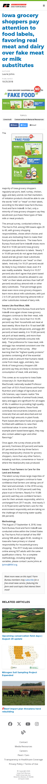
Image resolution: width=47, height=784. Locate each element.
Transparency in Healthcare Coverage (23, 759)
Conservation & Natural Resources (29, 119)
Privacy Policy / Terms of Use (23, 764)
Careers (24, 750)
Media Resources (23, 746)
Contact (23, 742)
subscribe (29, 579)
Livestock (7, 119)
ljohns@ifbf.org (9, 564)
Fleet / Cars (23, 755)
